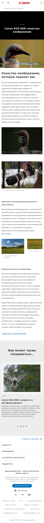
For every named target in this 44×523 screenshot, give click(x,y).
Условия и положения (31, 505)
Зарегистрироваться (22, 485)
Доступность (35, 509)
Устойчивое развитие (34, 501)
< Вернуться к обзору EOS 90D (14, 334)
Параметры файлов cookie (32, 513)
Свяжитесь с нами (8, 501)
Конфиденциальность (10, 513)
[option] (22, 393)
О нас (21, 501)
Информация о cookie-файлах (14, 509)
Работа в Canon (11, 505)
